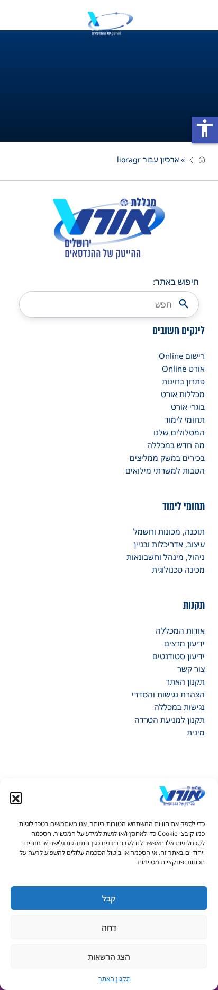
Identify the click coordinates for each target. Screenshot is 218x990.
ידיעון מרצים (184, 643)
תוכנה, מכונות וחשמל (169, 531)
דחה (109, 927)
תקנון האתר (114, 978)
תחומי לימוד (185, 419)
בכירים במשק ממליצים (167, 457)
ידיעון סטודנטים (178, 656)
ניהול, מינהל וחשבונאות (165, 556)
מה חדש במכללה (176, 445)
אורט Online (183, 368)
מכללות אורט (183, 394)
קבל (109, 898)
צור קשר (191, 668)
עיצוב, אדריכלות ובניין (169, 544)
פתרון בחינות (183, 381)
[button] (16, 797)
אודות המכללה (180, 630)
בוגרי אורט (188, 406)
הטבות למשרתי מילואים (165, 470)
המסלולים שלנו (179, 432)
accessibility (204, 128)
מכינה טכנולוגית (178, 569)
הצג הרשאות (109, 956)
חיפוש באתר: (176, 281)
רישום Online (182, 356)
